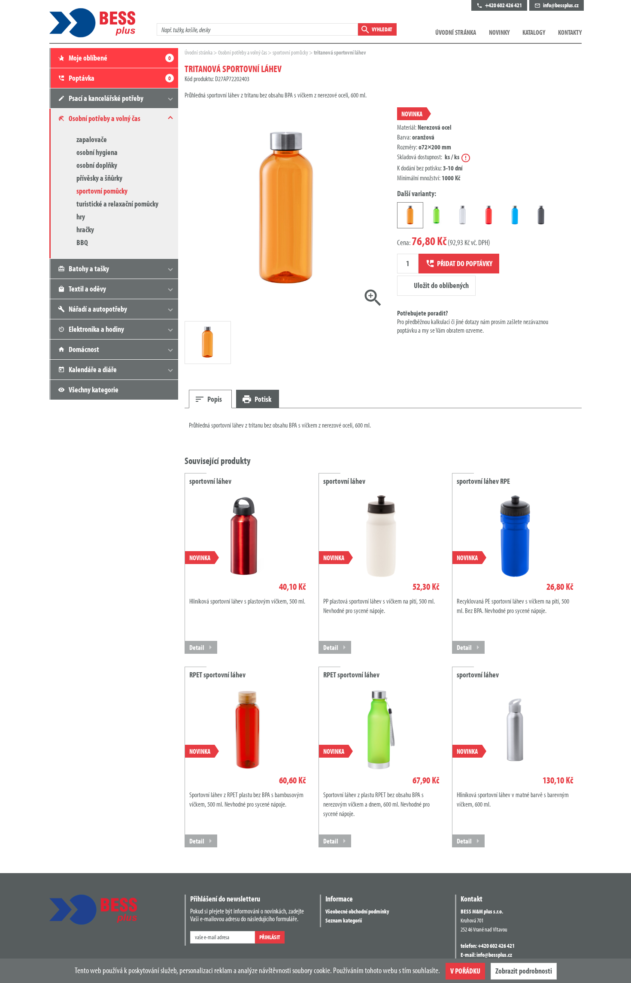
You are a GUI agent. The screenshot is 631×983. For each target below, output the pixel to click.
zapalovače (91, 139)
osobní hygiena (97, 152)
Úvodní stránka (455, 32)
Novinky (499, 32)
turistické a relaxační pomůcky (117, 204)
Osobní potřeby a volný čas (243, 52)
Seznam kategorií (343, 920)
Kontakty (570, 32)
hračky (85, 229)
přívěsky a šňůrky (99, 178)
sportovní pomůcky (101, 191)
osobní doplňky (96, 165)
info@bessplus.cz (494, 955)
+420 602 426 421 (496, 946)
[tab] (210, 399)
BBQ (82, 242)
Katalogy (533, 32)
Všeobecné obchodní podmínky (357, 911)
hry (80, 216)
